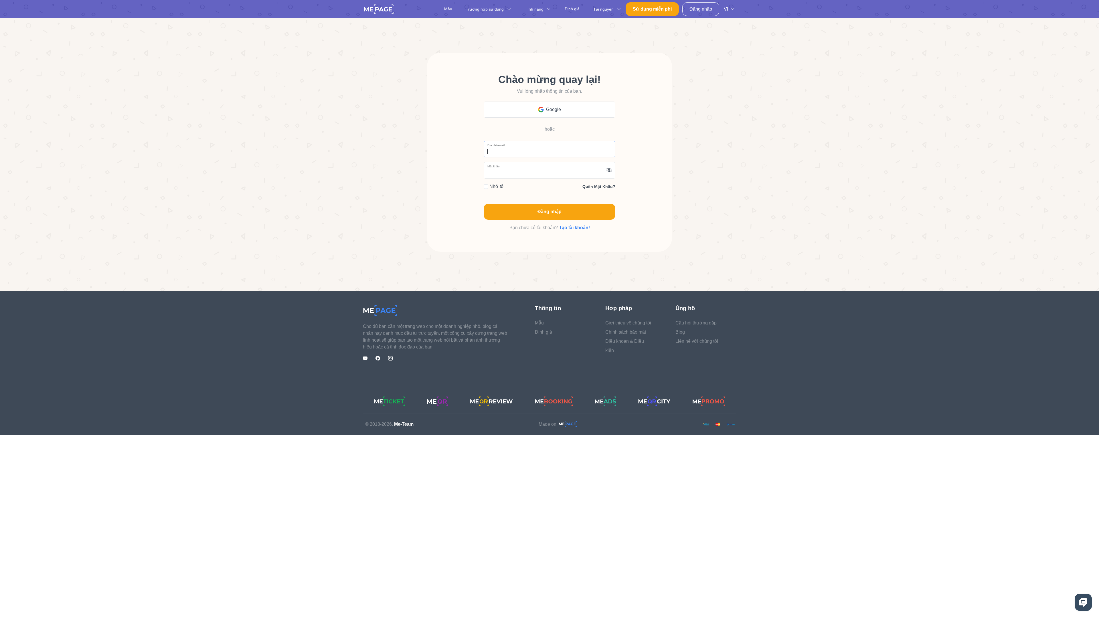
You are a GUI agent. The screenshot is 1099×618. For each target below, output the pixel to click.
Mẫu (448, 9)
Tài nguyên (604, 9)
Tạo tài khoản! (574, 227)
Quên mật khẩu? (598, 186)
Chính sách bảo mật (625, 332)
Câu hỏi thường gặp (696, 322)
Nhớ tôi (496, 186)
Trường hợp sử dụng (485, 9)
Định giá (572, 9)
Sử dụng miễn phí (652, 9)
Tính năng (535, 9)
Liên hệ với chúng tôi (696, 341)
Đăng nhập (700, 9)
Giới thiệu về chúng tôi (628, 322)
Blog (680, 332)
